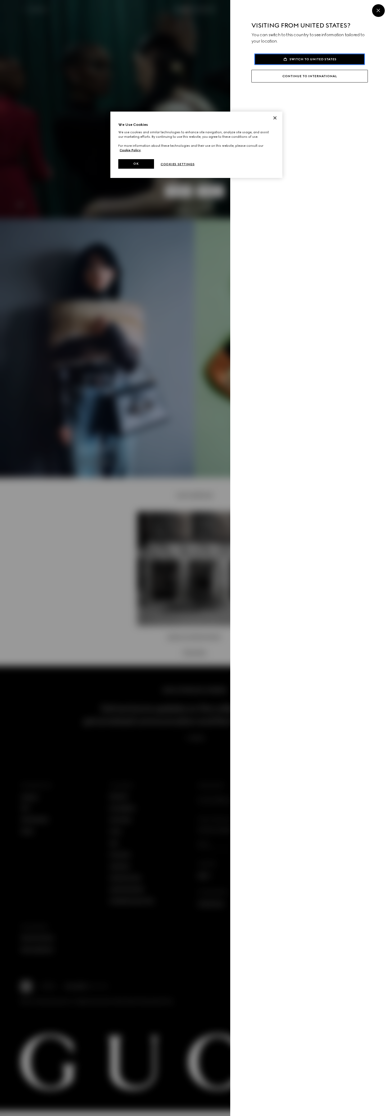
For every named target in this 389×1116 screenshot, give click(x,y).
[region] (196, 145)
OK (136, 164)
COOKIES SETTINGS (178, 164)
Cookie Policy (130, 150)
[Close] (378, 10)
